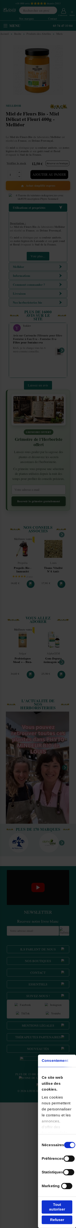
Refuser (57, 1220)
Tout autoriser (57, 1207)
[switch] (69, 1159)
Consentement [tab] (55, 1061)
